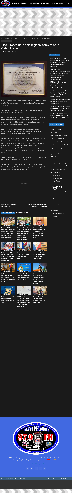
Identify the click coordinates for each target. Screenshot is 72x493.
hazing (58, 163)
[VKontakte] (44, 468)
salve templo (53, 204)
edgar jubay (54, 157)
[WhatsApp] (16, 55)
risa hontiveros (63, 195)
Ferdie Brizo (63, 160)
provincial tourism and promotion (58, 191)
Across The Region (56, 129)
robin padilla (53, 198)
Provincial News (56, 188)
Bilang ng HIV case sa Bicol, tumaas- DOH (9, 205)
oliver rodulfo (63, 166)
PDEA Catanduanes (56, 175)
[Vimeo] (40, 468)
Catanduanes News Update (19, 3)
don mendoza (54, 151)
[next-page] (5, 310)
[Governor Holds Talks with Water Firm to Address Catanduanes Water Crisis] (40, 290)
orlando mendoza (54, 169)
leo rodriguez (53, 166)
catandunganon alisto (55, 144)
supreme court (53, 207)
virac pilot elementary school (57, 213)
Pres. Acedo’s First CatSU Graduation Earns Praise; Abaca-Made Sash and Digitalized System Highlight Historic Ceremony (60, 62)
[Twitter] (7, 55)
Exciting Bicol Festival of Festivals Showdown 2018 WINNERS (36, 205)
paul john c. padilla (55, 172)
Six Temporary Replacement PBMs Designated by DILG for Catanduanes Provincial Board (8, 277)
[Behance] (27, 468)
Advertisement (51, 478)
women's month (54, 216)
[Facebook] (3, 55)
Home (2, 38)
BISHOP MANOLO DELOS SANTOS (58, 135)
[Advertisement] (36, 22)
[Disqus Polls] (24, 339)
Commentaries (37, 3)
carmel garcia (61, 138)
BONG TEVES (53, 138)
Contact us (63, 478)
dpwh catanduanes (56, 154)
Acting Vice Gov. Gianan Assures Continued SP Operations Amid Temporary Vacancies (60, 108)
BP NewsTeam (6, 51)
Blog (58, 478)
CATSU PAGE (65, 144)
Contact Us (59, 3)
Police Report (56, 181)
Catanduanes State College (56, 141)
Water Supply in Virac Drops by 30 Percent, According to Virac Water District (60, 101)
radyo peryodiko (54, 195)
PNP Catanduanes (56, 178)
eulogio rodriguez (54, 160)
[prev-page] (2, 310)
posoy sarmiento (56, 184)
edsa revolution (63, 156)
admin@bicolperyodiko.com (39, 464)
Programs (46, 3)
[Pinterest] (12, 55)
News (30, 3)
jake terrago (64, 163)
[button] (68, 3)
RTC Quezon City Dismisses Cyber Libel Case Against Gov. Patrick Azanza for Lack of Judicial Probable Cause (59, 85)
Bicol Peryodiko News (11, 38)
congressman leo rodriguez (56, 148)
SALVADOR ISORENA (56, 201)
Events (53, 3)
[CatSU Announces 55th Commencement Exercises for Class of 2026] (8, 290)
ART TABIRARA (53, 132)
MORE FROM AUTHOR (22, 213)
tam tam (61, 207)
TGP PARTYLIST (54, 210)
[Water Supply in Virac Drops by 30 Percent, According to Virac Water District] (24, 246)
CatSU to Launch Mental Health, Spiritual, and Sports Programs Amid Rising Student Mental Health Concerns (8, 256)
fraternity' (52, 163)
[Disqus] (24, 387)
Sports (59, 204)
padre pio (62, 169)
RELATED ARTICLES (8, 213)
